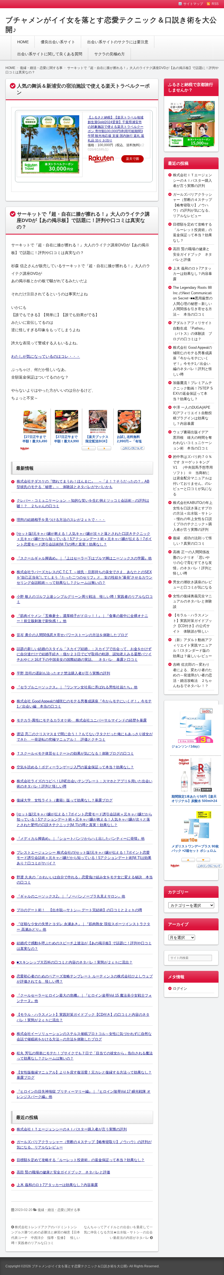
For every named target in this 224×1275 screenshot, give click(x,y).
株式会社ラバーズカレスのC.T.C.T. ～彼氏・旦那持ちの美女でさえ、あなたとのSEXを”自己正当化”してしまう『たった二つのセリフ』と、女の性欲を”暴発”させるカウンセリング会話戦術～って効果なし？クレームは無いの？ (84, 577)
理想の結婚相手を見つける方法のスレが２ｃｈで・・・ (61, 520)
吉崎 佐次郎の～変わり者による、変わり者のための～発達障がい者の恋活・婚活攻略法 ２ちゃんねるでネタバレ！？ (192, 675)
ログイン (180, 988)
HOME (23, 42)
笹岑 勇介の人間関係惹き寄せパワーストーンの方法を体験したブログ (72, 635)
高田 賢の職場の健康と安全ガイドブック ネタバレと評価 (63, 1172)
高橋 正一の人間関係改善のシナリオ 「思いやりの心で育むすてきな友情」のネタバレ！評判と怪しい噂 (192, 562)
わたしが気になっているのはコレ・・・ (45, 356)
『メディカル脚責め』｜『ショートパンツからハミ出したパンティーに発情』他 (81, 838)
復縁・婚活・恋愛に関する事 (59, 1210)
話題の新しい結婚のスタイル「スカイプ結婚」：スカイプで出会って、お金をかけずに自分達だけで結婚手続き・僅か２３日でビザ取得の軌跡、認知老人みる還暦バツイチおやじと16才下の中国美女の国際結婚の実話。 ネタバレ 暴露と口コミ (84, 654)
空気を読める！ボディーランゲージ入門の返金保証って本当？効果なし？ (75, 767)
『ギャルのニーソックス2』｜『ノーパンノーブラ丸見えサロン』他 (71, 896)
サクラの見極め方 (109, 54)
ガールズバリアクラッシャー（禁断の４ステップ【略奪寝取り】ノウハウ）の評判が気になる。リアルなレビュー (192, 205)
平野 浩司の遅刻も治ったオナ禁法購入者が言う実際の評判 (63, 673)
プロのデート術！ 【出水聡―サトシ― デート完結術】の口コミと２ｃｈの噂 (79, 910)
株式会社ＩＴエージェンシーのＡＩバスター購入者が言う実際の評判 (72, 1129)
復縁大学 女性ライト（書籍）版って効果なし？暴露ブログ (65, 800)
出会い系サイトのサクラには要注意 (117, 42)
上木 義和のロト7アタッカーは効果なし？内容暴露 (57, 1185)
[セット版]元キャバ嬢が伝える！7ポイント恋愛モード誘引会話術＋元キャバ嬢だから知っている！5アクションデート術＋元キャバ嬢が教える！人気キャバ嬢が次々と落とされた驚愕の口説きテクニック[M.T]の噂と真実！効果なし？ (84, 819)
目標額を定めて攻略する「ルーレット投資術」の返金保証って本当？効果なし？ (81, 1160)
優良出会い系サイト (58, 42)
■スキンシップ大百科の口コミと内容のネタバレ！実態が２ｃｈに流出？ (74, 962)
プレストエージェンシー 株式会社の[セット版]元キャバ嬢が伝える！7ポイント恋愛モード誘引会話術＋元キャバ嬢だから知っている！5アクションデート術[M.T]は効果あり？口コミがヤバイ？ (84, 857)
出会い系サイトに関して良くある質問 (49, 54)
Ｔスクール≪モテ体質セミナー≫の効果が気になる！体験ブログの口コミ (75, 753)
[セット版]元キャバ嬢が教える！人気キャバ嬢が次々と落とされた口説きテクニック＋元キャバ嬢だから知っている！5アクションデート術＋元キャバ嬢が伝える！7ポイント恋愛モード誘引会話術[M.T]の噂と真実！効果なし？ (84, 539)
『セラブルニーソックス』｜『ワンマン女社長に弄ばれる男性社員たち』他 (77, 687)
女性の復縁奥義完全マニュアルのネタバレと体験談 (192, 601)
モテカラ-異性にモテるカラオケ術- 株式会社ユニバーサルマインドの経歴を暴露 (82, 720)
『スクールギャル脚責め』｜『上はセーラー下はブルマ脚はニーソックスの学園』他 (84, 558)
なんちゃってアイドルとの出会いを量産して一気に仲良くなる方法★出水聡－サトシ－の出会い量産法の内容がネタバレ (118, 1232)
